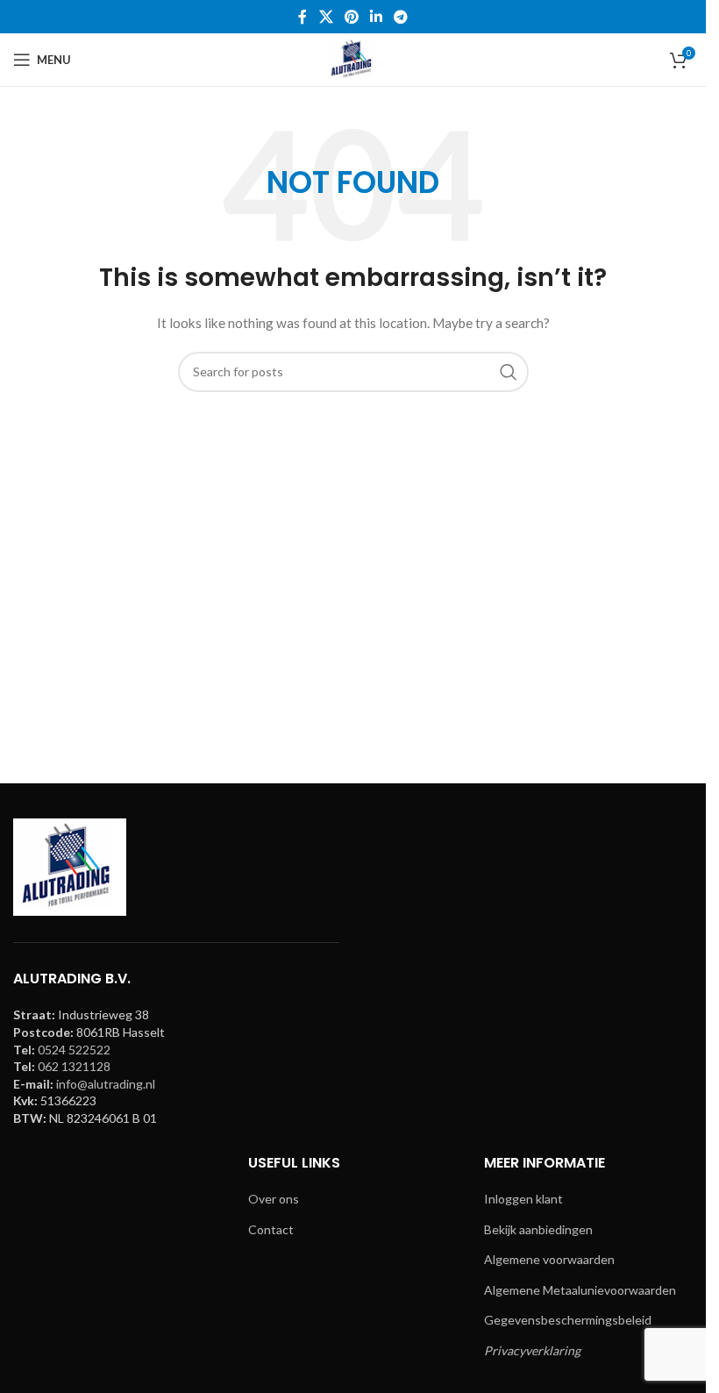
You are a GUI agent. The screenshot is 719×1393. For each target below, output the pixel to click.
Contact (271, 1229)
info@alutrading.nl (105, 1083)
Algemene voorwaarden (549, 1259)
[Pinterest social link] (351, 17)
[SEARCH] (508, 372)
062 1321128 (74, 1066)
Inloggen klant (523, 1198)
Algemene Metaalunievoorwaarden (580, 1289)
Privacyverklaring (532, 1350)
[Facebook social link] (302, 17)
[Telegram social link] (401, 17)
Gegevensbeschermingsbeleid (567, 1319)
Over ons (273, 1198)
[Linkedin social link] (376, 17)
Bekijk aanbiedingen (538, 1229)
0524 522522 (74, 1049)
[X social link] (325, 17)
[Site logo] (352, 58)
